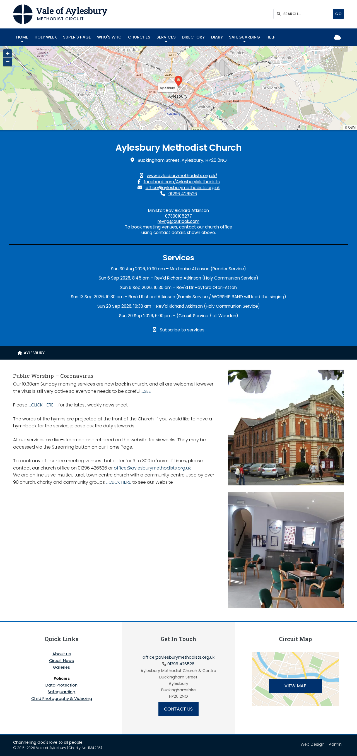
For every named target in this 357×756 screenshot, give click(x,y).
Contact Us (178, 709)
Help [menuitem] (271, 37)
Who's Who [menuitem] (109, 37)
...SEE (146, 391)
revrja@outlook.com (178, 221)
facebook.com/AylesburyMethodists (182, 182)
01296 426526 (182, 194)
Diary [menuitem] (217, 37)
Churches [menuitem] (139, 37)
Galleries (61, 667)
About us (61, 654)
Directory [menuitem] (193, 37)
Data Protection (61, 685)
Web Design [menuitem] (312, 744)
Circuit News (61, 660)
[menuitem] (31, 353)
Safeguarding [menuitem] (244, 37)
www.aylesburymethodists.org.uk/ (182, 176)
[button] (178, 82)
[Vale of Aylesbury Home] (23, 14)
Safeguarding (61, 692)
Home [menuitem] (22, 37)
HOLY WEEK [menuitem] (46, 37)
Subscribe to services (182, 330)
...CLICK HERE (41, 405)
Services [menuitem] (166, 37)
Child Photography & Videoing (61, 698)
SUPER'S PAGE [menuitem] (77, 37)
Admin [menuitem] (335, 744)
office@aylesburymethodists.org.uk (183, 188)
